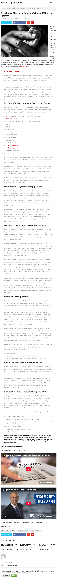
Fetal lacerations (10, 148)
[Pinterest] (32, 22)
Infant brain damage (11, 119)
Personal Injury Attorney (12, 2)
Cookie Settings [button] (6, 575)
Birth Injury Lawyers (36, 530)
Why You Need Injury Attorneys (9, 549)
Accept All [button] (14, 575)
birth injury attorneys (23, 530)
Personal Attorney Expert (7, 18)
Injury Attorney (10, 8)
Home (3, 8)
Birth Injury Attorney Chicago (8, 530)
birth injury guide (24, 66)
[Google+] (28, 22)
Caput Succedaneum (12, 145)
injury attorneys (43, 549)
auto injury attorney (25, 549)
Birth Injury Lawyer (12, 71)
